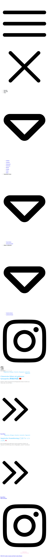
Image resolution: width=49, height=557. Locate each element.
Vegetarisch (27, 373)
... (12, 383)
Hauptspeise (21, 372)
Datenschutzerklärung (24, 552)
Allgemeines (6, 372)
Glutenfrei (16, 372)
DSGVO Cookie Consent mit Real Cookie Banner (11, 555)
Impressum (24, 551)
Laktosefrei (27, 372)
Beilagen (11, 372)
